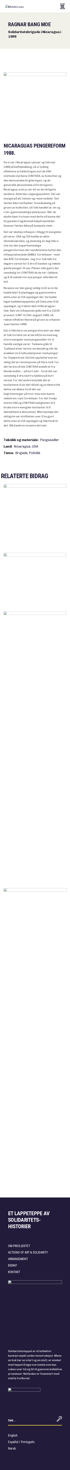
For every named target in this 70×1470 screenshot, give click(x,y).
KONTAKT (14, 1272)
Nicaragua (22, 446)
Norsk (12, 1448)
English (13, 1435)
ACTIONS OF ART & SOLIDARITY (28, 1252)
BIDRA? (12, 1265)
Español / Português (21, 1442)
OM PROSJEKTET (19, 1246)
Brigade (21, 453)
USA (35, 446)
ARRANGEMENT (18, 1259)
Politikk (34, 453)
